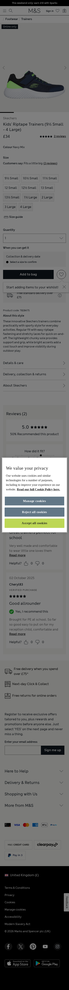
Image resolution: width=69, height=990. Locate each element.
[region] (34, 495)
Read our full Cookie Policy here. (38, 489)
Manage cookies (34, 500)
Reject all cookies (34, 512)
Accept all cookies (34, 523)
